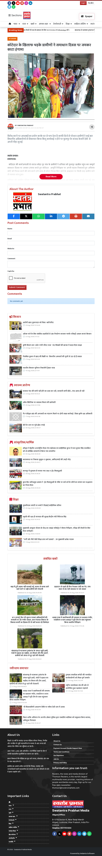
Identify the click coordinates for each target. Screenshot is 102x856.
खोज (91, 3)
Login (83, 3)
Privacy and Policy (60, 763)
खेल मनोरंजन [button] (12, 834)
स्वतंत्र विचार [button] (12, 831)
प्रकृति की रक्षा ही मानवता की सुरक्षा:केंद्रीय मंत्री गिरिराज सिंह (44, 516)
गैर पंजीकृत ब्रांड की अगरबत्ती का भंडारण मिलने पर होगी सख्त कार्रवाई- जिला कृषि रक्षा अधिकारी (57, 413)
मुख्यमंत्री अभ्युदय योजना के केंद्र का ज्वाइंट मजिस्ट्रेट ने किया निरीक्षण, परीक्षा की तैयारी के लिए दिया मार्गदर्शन (56, 530)
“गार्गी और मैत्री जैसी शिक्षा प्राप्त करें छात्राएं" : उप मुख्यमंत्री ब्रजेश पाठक (48, 539)
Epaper (88, 16)
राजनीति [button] (11, 842)
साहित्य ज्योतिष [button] (80, 24)
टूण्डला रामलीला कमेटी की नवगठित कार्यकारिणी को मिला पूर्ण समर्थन (78, 676)
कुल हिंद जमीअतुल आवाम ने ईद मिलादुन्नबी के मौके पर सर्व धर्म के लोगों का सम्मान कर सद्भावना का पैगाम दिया (57, 484)
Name (9, 228)
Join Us (56, 759)
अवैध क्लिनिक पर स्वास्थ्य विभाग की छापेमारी (39, 402)
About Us (56, 741)
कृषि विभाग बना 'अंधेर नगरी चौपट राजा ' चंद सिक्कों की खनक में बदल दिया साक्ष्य (52, 345)
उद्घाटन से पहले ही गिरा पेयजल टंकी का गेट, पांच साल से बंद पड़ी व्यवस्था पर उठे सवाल (72, 588)
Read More (51, 176)
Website (10, 248)
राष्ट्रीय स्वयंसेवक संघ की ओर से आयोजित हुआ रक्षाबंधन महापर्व (77, 687)
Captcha (10, 271)
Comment (11, 258)
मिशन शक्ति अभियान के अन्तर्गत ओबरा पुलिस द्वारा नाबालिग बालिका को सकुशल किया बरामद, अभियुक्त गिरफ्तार (57, 719)
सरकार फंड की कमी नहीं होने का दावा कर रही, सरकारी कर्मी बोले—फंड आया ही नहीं (53, 391)
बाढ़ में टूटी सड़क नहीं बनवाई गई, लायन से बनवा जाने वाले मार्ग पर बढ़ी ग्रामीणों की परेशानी (30, 588)
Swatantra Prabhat (49, 194)
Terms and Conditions (61, 752)
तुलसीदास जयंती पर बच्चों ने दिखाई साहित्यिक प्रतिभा (42, 505)
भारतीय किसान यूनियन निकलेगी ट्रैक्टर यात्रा (39, 367)
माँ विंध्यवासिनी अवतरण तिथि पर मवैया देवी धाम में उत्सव (44, 707)
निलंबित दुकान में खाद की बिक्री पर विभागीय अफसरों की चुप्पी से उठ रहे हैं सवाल (52, 356)
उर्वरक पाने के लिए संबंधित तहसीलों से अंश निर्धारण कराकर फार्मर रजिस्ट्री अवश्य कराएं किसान (57, 333)
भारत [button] (16, 24)
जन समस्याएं (12, 38)
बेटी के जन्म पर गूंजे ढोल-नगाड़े (34, 425)
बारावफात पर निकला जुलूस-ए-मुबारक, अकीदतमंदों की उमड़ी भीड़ (47, 459)
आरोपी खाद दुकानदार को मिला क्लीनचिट (38, 322)
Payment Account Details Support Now (67, 748)
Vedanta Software (87, 853)
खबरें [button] (32, 24)
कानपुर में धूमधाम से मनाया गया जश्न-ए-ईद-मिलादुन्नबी (42, 470)
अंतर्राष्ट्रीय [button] (12, 838)
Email (9, 238)
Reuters (55, 774)
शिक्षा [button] (68, 24)
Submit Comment (17, 287)
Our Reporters (58, 755)
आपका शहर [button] (44, 24)
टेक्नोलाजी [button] (57, 24)
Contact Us (57, 745)
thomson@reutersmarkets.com (65, 788)
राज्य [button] (24, 24)
